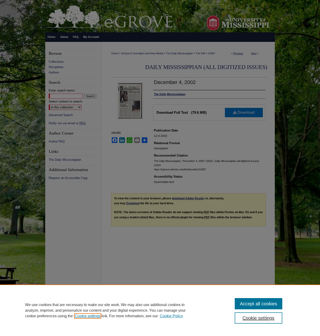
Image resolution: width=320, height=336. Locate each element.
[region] (160, 310)
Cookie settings (87, 316)
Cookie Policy (171, 316)
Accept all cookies (258, 303)
